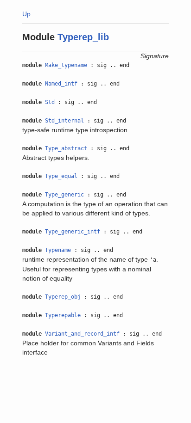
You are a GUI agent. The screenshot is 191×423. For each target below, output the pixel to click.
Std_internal (64, 120)
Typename (58, 250)
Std (50, 102)
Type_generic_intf (72, 231)
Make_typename (66, 65)
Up (26, 14)
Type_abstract (66, 148)
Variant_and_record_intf (82, 334)
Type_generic (64, 194)
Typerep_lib (83, 37)
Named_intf (61, 83)
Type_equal (61, 176)
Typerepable (63, 315)
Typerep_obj (63, 297)
